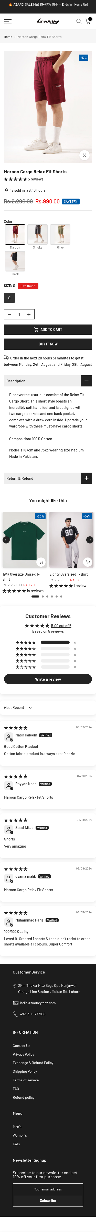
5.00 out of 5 (61, 625)
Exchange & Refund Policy (33, 1062)
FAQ (16, 1088)
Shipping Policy (25, 1071)
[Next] (89, 539)
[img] (15, 727)
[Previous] (6, 539)
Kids (16, 1144)
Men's (17, 1126)
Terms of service (26, 1080)
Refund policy (23, 1097)
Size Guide (28, 286)
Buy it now (48, 344)
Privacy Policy (23, 1054)
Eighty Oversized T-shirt (68, 574)
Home (8, 36)
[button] (16, 179)
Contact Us (21, 1045)
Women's (20, 1135)
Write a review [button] (48, 679)
